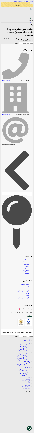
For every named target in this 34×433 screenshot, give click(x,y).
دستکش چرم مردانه (22, 358)
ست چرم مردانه (23, 368)
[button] (31, 3)
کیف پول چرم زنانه (22, 347)
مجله (27, 286)
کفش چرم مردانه (22, 355)
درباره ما (27, 266)
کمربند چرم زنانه (22, 350)
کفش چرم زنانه (23, 346)
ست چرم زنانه (23, 370)
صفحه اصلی (26, 259)
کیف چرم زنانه (23, 344)
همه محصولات (25, 261)
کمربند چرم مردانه (22, 359)
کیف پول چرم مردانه (21, 356)
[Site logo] (31, 20)
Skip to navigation (18, 1)
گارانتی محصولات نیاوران (23, 290)
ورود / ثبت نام (26, 388)
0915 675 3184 (6, 80)
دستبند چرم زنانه (22, 365)
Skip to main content (28, 1)
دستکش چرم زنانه (22, 349)
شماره (30, 315)
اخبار (28, 288)
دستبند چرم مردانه (22, 364)
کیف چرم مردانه (22, 353)
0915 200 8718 (6, 114)
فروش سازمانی (25, 284)
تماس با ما (26, 264)
